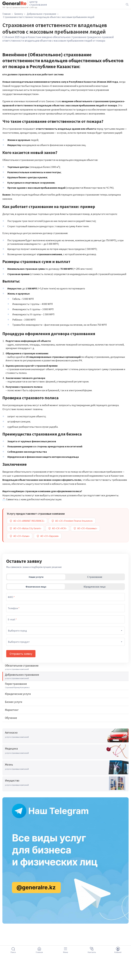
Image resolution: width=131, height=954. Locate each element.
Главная (6, 13)
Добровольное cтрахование (41, 13)
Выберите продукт (19, 641)
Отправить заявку (21, 654)
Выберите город (17, 630)
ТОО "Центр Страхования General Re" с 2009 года (19, 7)
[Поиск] (127, 4)
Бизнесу (18, 13)
